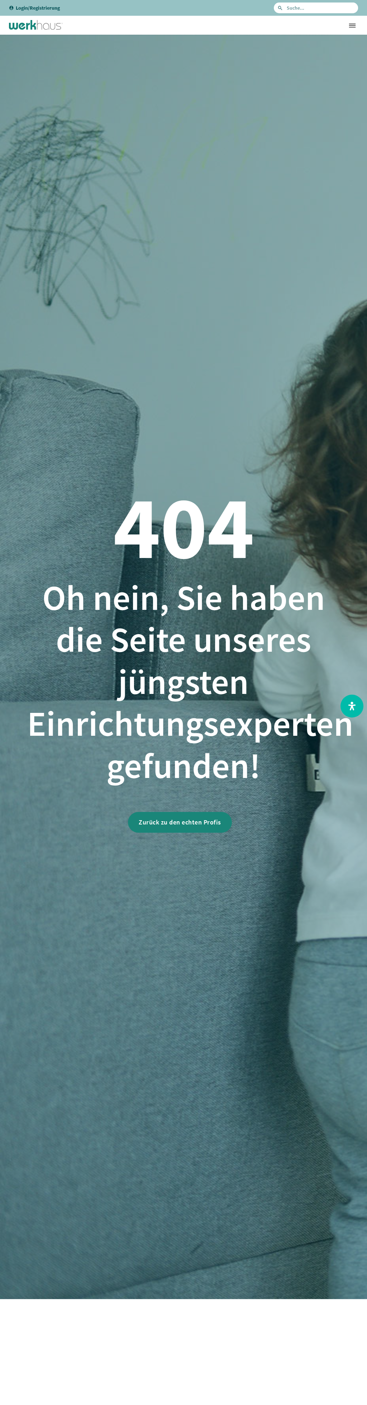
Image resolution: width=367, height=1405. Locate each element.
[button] (352, 25)
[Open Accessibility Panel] (351, 706)
